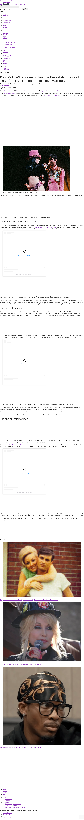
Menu (2, 11)
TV (3, 17)
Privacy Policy (9, 44)
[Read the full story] (42, 596)
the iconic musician (9, 93)
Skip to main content (6, 1)
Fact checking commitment (13, 804)
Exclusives (5, 15)
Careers (7, 800)
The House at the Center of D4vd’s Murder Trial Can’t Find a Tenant (21, 747)
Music (4, 25)
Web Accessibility (10, 47)
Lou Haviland (5, 85)
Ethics (7, 802)
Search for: (3, 9)
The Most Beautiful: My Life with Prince (45, 227)
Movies (5, 27)
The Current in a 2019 (15, 445)
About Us (7, 40)
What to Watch (7, 20)
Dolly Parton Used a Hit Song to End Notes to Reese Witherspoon (20, 664)
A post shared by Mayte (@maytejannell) (24, 274)
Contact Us (8, 799)
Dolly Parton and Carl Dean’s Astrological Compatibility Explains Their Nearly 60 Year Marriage (29, 600)
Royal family (6, 24)
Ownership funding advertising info (15, 807)
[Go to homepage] (6, 786)
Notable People (7, 22)
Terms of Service (10, 42)
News (4, 14)
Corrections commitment (12, 805)
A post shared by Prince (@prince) (24, 382)
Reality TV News (7, 19)
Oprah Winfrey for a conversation (51, 95)
